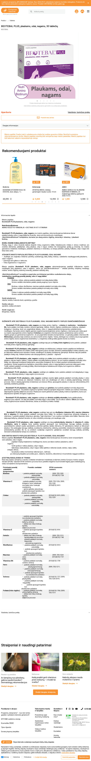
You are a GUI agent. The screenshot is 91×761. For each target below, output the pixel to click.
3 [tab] (44, 101)
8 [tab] (55, 202)
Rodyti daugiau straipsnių (45, 692)
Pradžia (3, 20)
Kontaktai (57, 731)
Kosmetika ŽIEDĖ (7, 723)
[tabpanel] (45, 65)
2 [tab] (40, 101)
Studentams (58, 727)
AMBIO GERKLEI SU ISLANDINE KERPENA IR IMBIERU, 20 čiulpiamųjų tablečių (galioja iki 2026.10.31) (73, 193)
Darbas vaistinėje (57, 722)
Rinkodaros (27, 757)
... (7, 20)
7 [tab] (52, 202)
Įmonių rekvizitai (57, 736)
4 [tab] (47, 101)
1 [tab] (37, 101)
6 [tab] (54, 101)
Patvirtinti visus (84, 757)
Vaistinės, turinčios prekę (79, 112)
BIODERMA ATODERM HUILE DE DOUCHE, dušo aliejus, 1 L (14, 191)
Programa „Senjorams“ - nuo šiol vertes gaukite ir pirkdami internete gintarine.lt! (15, 714)
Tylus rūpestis (6, 727)
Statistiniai (16, 757)
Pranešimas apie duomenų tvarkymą (42, 716)
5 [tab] (50, 101)
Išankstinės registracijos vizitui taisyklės (41, 723)
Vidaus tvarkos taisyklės (40, 730)
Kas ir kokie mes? (58, 716)
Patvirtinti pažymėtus (68, 757)
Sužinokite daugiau (68, 753)
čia (63, 4)
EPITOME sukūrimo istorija (10, 719)
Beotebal (4, 29)
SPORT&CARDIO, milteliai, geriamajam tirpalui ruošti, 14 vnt (44, 191)
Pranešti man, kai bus (47, 117)
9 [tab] (59, 202)
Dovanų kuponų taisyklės (10, 732)
